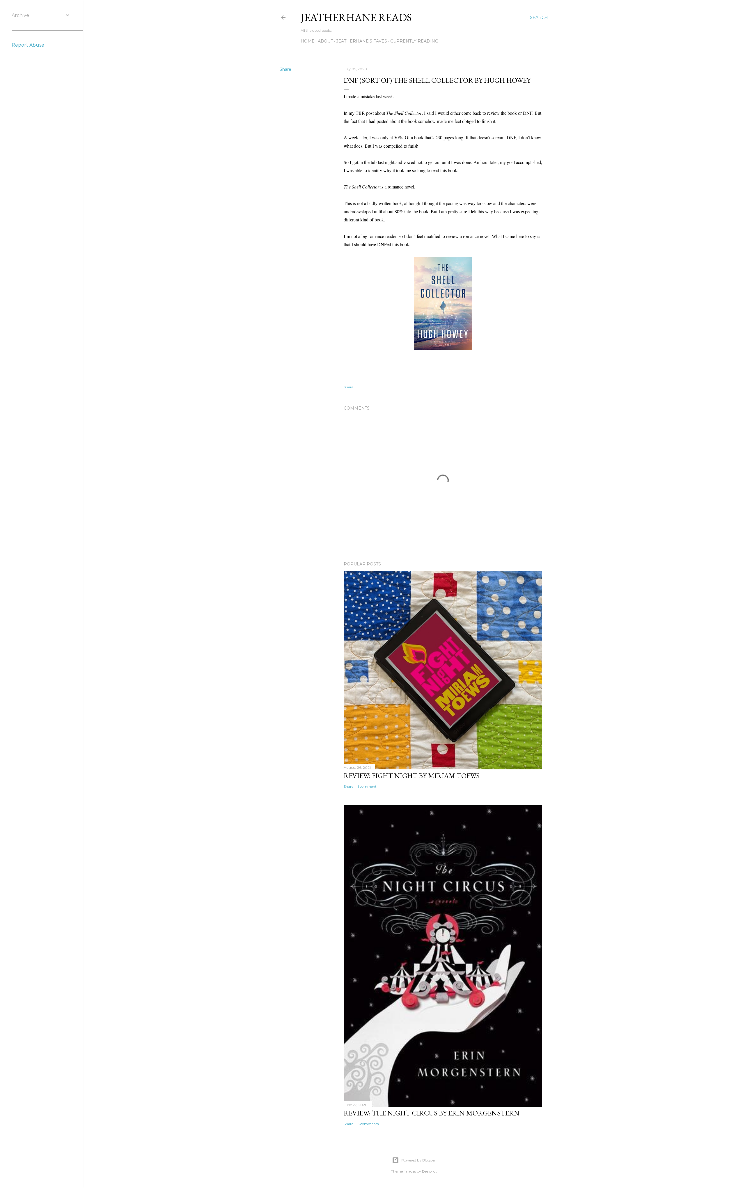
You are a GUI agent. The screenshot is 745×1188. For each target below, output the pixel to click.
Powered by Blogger (418, 1160)
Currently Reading (414, 41)
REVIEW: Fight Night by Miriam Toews (412, 775)
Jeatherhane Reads (356, 17)
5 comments (368, 1124)
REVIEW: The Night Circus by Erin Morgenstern (431, 1113)
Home (308, 41)
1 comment (367, 786)
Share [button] (285, 69)
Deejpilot (429, 1171)
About (325, 41)
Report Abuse (28, 45)
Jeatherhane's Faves (361, 41)
